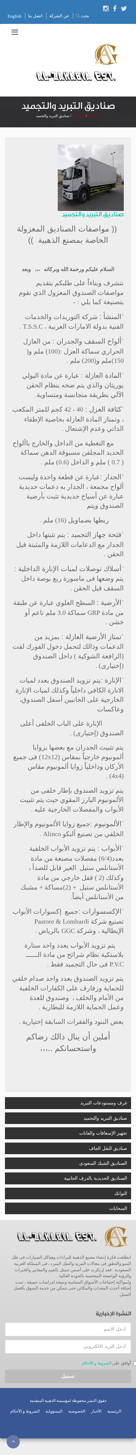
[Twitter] (124, 8)
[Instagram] (106, 8)
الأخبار (96, 1411)
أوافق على (121, 1362)
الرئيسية (114, 1411)
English (14, 16)
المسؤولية (54, 1411)
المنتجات (78, 116)
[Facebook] (115, 8)
